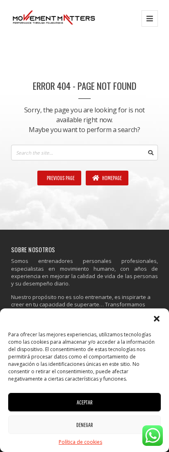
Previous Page (60, 177)
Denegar (84, 424)
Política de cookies (80, 441)
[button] (157, 319)
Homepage (111, 177)
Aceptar (85, 402)
